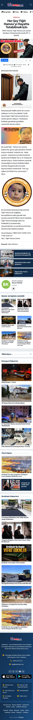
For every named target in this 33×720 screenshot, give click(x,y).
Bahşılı (11, 710)
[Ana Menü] (2, 5)
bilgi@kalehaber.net (18, 664)
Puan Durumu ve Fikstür (8, 691)
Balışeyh (16, 710)
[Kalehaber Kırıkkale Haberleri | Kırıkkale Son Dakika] (16, 5)
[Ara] (31, 5)
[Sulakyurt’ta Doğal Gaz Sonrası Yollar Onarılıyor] (9, 335)
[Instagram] (16, 671)
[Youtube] (19, 671)
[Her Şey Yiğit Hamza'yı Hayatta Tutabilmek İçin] (16, 48)
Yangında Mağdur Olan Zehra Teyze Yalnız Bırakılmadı (23, 310)
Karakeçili (7, 712)
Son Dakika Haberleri (7, 697)
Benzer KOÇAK (9, 64)
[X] (13, 671)
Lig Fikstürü (25, 704)
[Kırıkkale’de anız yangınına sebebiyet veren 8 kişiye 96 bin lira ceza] (24, 335)
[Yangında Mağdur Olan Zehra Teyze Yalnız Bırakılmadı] (24, 303)
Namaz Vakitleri (16, 704)
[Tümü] (30, 354)
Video (25, 12)
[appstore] (8, 676)
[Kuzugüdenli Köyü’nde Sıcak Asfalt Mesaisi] (24, 320)
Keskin (13, 712)
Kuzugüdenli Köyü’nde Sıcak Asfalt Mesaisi (24, 327)
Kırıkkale (16, 17)
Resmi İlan (7, 12)
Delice (27, 710)
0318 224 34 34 (18, 661)
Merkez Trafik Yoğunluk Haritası (22, 686)
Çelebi (22, 710)
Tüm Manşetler (23, 690)
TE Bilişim (21, 717)
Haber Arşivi (23, 696)
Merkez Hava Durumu (8, 686)
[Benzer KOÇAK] (6, 284)
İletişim (8, 706)
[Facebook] (9, 671)
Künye (13, 706)
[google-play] (24, 676)
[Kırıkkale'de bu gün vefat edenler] (9, 320)
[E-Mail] (13, 288)
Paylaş (5, 60)
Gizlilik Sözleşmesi (21, 706)
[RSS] (23, 671)
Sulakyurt (19, 712)
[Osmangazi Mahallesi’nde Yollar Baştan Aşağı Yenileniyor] (9, 303)
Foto (17, 12)
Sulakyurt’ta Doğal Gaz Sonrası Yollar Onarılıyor (8, 342)
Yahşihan (25, 712)
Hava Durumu (7, 704)
